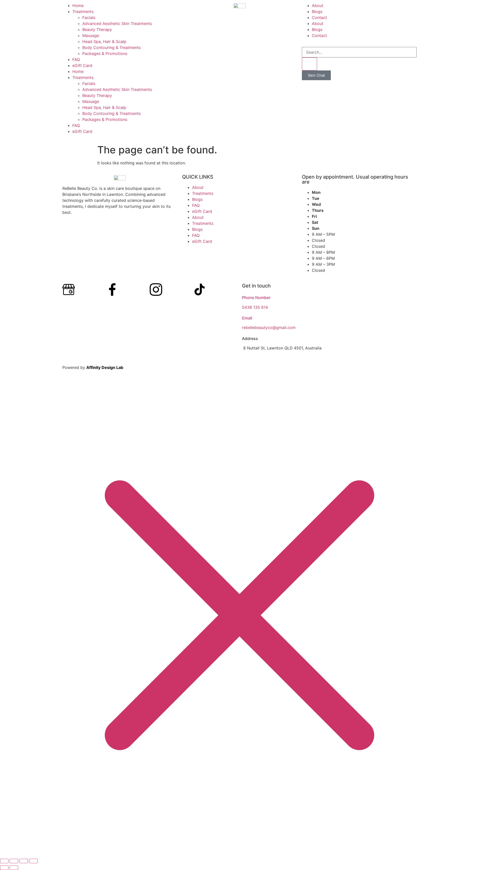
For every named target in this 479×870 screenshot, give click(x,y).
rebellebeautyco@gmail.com (269, 327)
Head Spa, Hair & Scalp (104, 41)
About (317, 5)
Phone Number (256, 297)
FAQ (76, 59)
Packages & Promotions (104, 53)
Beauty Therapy (97, 29)
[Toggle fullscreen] (14, 861)
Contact (319, 17)
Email (247, 317)
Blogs (317, 11)
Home (78, 5)
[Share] (23, 861)
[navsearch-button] (305, 43)
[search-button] (309, 63)
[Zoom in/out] (4, 861)
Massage (90, 35)
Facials (88, 17)
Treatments (83, 11)
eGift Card (82, 65)
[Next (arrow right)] (14, 868)
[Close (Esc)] (33, 861)
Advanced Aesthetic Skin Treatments (117, 23)
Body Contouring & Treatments (111, 47)
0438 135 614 (255, 307)
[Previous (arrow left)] (4, 868)
